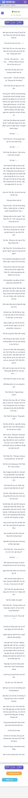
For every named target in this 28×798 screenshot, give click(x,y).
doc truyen (9, 1)
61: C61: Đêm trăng (16, 15)
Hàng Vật (16, 12)
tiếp (20, 22)
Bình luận (10, 780)
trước (8, 22)
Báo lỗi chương (14, 773)
